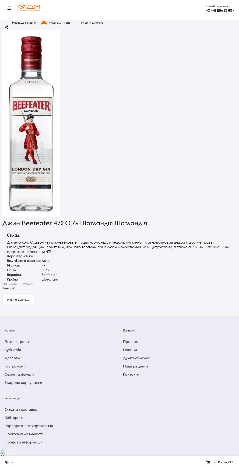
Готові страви (17, 341)
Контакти (131, 374)
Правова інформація (23, 442)
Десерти (12, 358)
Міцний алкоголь (92, 22)
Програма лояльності (24, 434)
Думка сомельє (136, 358)
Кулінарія (13, 349)
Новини (130, 349)
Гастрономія (15, 366)
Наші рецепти (135, 366)
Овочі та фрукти (19, 374)
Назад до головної (24, 22)
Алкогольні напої (60, 22)
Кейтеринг (14, 417)
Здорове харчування (23, 382)
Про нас (130, 341)
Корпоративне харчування (29, 425)
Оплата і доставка (21, 409)
